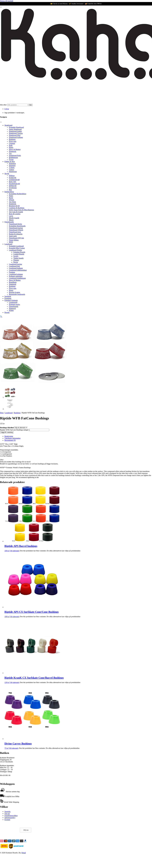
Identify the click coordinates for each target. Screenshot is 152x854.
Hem (1, 413)
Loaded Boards (18, 254)
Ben (10, 190)
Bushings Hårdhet (7, 428)
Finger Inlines (14, 240)
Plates (11, 196)
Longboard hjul (14, 266)
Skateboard (8, 125)
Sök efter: (3, 105)
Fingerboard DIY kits (16, 238)
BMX (11, 242)
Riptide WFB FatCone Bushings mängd (14, 430)
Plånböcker (13, 172)
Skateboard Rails (15, 155)
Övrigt (11, 159)
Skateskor (12, 163)
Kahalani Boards (19, 252)
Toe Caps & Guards (16, 212)
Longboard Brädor (15, 250)
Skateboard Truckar (16, 133)
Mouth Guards (14, 218)
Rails (10, 145)
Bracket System (14, 292)
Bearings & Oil (14, 206)
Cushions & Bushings (16, 208)
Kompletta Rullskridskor (17, 194)
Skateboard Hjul (14, 135)
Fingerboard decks (15, 224)
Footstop (12, 272)
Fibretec (16, 260)
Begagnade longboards (17, 294)
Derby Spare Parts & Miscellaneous (21, 210)
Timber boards (18, 258)
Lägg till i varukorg (7, 432)
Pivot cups (12, 141)
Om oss (7, 814)
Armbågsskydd (14, 180)
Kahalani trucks (14, 304)
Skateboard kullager (16, 137)
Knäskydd (12, 178)
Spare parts (13, 236)
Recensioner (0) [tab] (10, 440)
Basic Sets (12, 182)
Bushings (12, 139)
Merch (11, 220)
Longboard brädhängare (17, 278)
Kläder (11, 310)
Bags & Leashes (14, 214)
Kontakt (7, 820)
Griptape (12, 143)
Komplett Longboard (16, 246)
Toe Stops (12, 202)
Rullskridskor (9, 192)
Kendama (7, 298)
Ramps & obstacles (15, 234)
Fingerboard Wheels (16, 230)
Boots (11, 198)
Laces (11, 216)
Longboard (8, 244)
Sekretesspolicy (9, 818)
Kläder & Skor (9, 161)
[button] (1, 316)
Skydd (6, 174)
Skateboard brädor (15, 131)
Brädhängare (13, 157)
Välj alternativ (14, 551)
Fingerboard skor (15, 232)
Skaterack (12, 308)
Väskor (11, 170)
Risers (11, 147)
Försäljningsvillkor (11, 816)
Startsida (7, 812)
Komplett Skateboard (16, 127)
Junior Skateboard (15, 129)
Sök (30, 105)
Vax (10, 153)
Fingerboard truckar (16, 228)
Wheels (11, 200)
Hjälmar (12, 176)
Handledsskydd (14, 184)
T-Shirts (11, 167)
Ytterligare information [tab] (12, 438)
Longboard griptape (16, 274)
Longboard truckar (15, 264)
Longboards (13, 302)
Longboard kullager (16, 268)
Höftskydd (12, 186)
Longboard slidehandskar (18, 270)
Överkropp (13, 188)
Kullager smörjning (15, 276)
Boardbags (12, 282)
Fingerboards (9, 222)
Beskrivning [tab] (8, 436)
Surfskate (7, 296)
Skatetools (12, 151)
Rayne (15, 262)
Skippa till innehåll (6, 1)
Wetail (23, 853)
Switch (15, 256)
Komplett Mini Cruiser (17, 248)
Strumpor (12, 165)
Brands (6, 312)
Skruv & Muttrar (15, 149)
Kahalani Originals (11, 300)
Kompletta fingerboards (17, 226)
